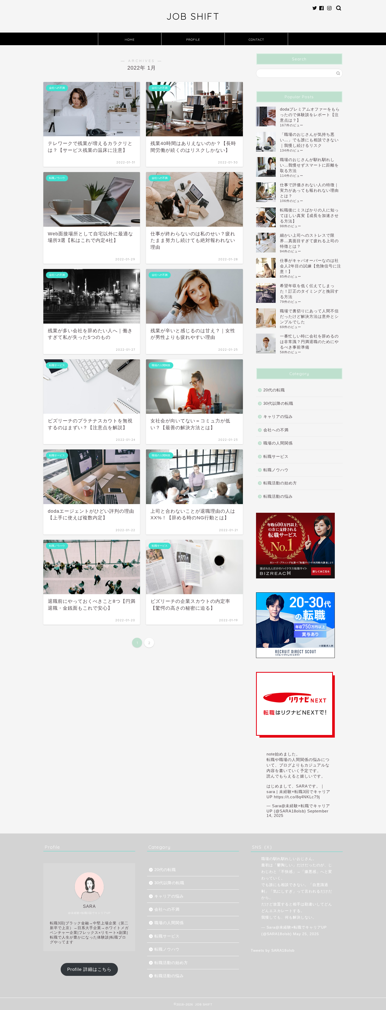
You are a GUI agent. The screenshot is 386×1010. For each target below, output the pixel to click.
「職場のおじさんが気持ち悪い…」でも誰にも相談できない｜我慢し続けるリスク (309, 140)
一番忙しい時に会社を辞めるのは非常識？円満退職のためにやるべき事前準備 (309, 341)
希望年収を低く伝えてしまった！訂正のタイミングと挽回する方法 (309, 291)
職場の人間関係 (278, 443)
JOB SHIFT (193, 16)
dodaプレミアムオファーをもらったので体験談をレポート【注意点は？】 (310, 114)
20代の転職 (274, 390)
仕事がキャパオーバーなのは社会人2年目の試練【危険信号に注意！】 (310, 266)
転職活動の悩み (278, 496)
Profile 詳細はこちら (89, 969)
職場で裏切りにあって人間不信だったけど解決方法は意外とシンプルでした (309, 316)
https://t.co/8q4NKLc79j (297, 797)
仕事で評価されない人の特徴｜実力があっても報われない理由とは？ (309, 190)
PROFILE (193, 40)
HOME (130, 40)
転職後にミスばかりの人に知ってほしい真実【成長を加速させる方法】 (309, 215)
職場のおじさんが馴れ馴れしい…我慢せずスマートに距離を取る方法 (309, 165)
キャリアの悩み (278, 416)
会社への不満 (276, 430)
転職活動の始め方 (280, 483)
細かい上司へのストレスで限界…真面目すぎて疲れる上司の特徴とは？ (309, 240)
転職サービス (276, 456)
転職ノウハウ (276, 470)
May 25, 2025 (306, 934)
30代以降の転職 (278, 403)
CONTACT (256, 40)
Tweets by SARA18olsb (273, 950)
